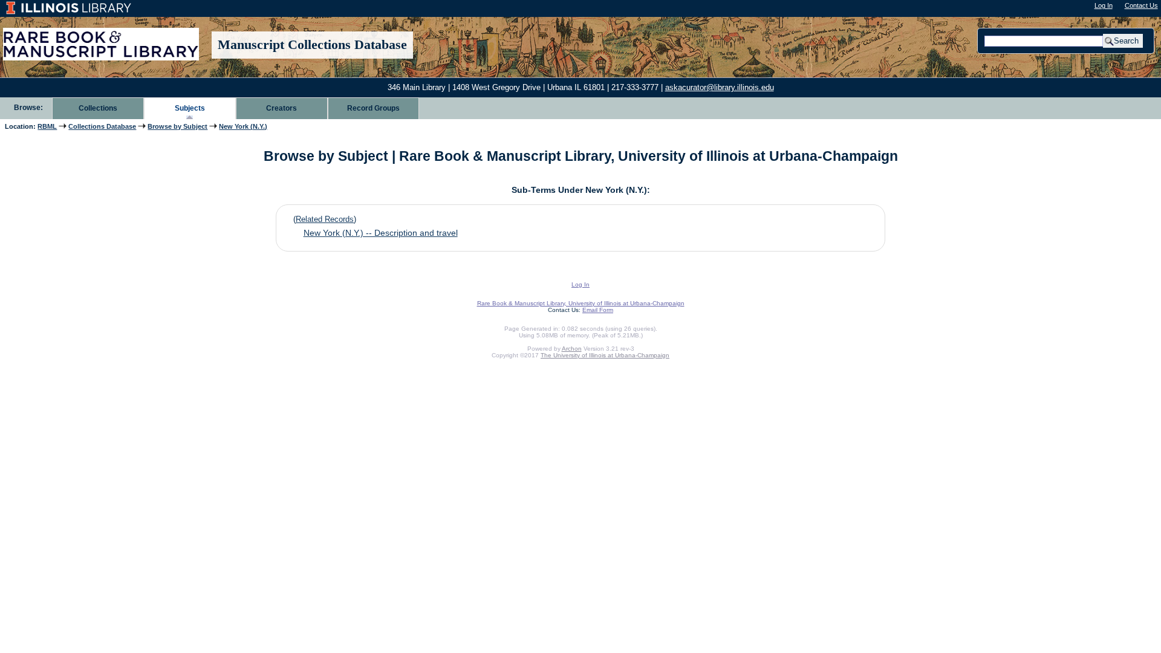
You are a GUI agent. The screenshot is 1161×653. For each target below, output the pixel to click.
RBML (47, 126)
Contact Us (1141, 5)
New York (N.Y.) (243, 126)
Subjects (190, 108)
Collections (98, 108)
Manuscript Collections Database (312, 44)
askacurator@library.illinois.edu (719, 87)
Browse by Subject (177, 126)
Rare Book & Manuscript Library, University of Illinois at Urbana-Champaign (581, 303)
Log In (1103, 5)
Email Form (597, 310)
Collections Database (102, 126)
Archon (572, 348)
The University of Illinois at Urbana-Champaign (605, 355)
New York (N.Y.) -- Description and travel (381, 233)
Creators (281, 108)
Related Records (325, 219)
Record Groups (373, 108)
